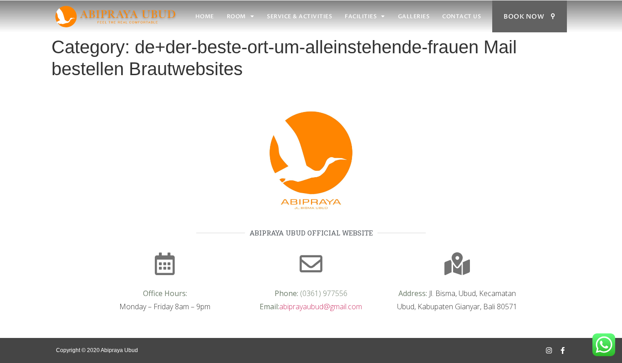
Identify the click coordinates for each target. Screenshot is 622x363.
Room (236, 16)
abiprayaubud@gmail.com (320, 307)
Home (204, 16)
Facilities (361, 16)
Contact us (461, 16)
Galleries (414, 16)
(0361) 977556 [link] (323, 293)
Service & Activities (299, 16)
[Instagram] (549, 350)
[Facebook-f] (562, 350)
